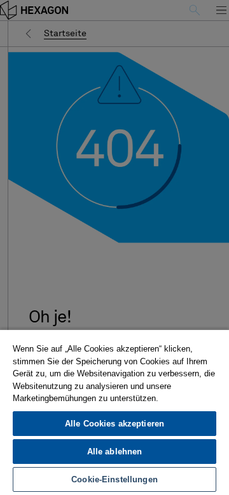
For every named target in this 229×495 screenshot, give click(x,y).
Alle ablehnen (114, 451)
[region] (114, 412)
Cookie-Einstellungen (114, 479)
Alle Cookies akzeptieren (114, 423)
